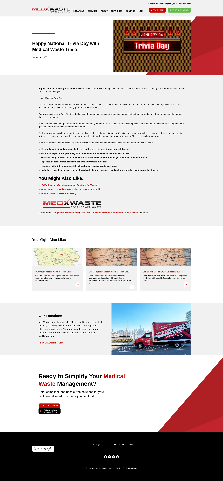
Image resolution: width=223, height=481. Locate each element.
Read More (77, 284)
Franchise (116, 11)
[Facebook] (105, 456)
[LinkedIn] (117, 456)
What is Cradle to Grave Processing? (59, 193)
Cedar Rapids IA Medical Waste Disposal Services (111, 272)
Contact (130, 11)
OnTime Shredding (179, 10)
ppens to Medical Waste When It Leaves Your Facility (75, 189)
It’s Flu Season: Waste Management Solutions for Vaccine (69, 185)
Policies (118, 468)
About (104, 11)
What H (44, 189)
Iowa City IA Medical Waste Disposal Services (54, 272)
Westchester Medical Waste (124, 213)
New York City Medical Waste (94, 213)
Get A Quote (157, 10)
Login (141, 11)
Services (92, 11)
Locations (78, 11)
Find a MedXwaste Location (51, 343)
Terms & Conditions (130, 468)
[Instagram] (113, 456)
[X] (109, 456)
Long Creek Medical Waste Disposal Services (163, 272)
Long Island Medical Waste (66, 213)
